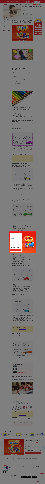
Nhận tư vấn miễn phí (16, 250)
